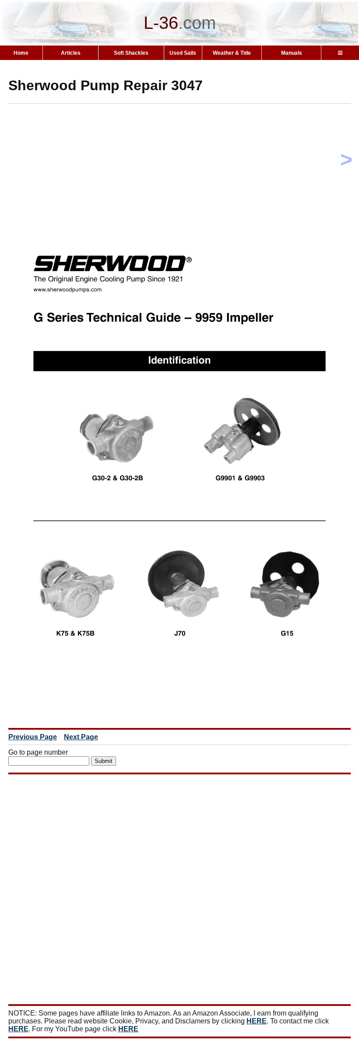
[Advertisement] (183, 171)
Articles (71, 53)
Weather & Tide (232, 53)
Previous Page (32, 737)
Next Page (81, 737)
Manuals (291, 53)
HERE (256, 1021)
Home (21, 53)
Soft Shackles (131, 53)
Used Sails (182, 53)
